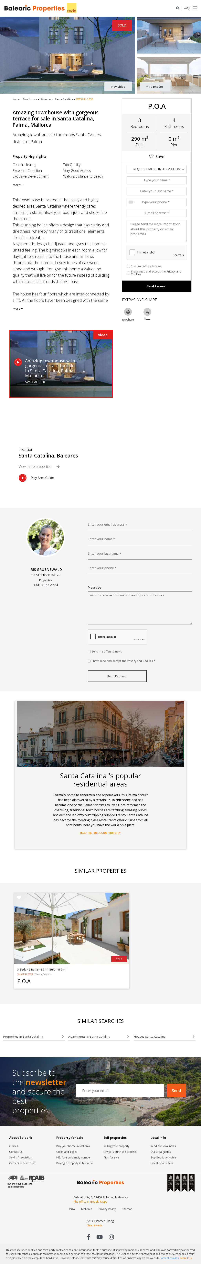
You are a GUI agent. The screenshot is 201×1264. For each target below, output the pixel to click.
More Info (186, 1258)
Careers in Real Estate (22, 1163)
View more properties (35, 466)
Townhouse (30, 99)
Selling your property (116, 1146)
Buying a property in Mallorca (74, 1163)
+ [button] (185, 8)
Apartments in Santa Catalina (89, 1036)
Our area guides (161, 1152)
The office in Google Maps (90, 1201)
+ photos (155, 86)
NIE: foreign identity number (73, 1157)
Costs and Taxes (66, 1152)
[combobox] (131, 202)
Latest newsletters (162, 1163)
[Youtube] (99, 1236)
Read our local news (163, 1146)
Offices (13, 1146)
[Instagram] (111, 1236)
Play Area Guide (42, 478)
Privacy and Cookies (140, 661)
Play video (118, 86)
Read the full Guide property (100, 833)
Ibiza (72, 1209)
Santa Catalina (64, 99)
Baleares (45, 99)
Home (16, 99)
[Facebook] (89, 1236)
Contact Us (16, 1152)
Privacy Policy (107, 1209)
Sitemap (127, 1209)
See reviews (94, 1225)
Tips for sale (111, 1157)
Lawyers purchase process (120, 1152)
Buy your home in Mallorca (73, 1146)
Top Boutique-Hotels (163, 1157)
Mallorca (86, 1209)
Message (94, 587)
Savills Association (20, 1157)
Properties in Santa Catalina (23, 1036)
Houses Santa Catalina (149, 1036)
